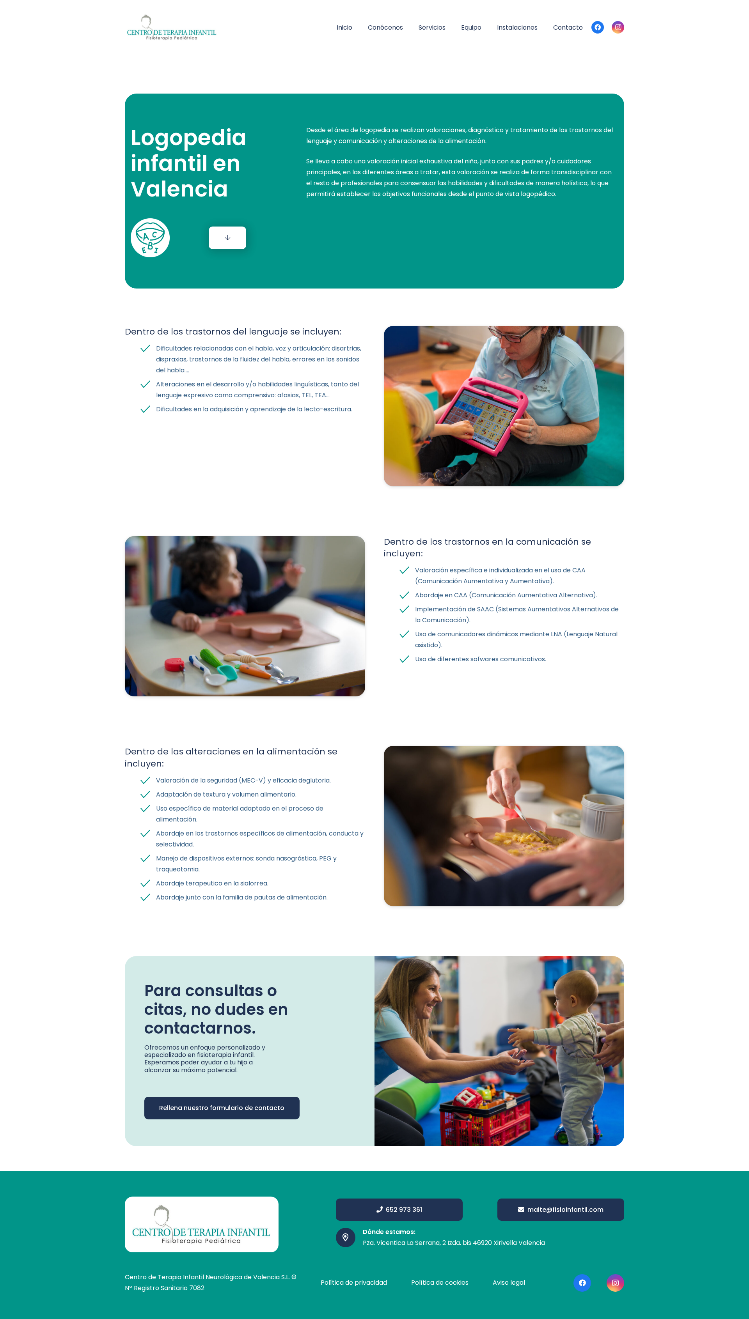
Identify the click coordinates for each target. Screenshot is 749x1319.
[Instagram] (618, 27)
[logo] (172, 27)
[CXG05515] (504, 826)
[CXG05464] (245, 616)
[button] (408, 27)
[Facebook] (597, 27)
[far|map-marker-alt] (349, 1237)
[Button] (227, 238)
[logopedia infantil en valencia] (504, 406)
